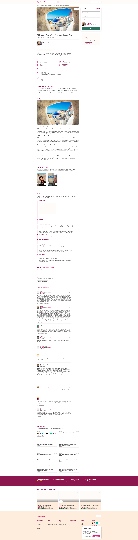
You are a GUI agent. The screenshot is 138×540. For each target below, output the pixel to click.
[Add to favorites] (56, 492)
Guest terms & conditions (52, 524)
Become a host (61, 525)
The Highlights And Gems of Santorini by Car (90, 505)
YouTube (82, 524)
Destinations (39, 525)
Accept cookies (96, 536)
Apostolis (49, 292)
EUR (92, 1)
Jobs (37, 523)
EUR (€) (97, 516)
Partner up (38, 528)
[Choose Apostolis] (45, 184)
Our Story (38, 521)
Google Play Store (73, 523)
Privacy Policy (46, 531)
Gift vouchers (39, 526)
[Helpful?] (70, 292)
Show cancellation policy (42, 281)
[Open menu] (100, 2)
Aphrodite (49, 337)
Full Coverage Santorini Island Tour (66, 505)
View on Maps (47, 215)
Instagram (82, 523)
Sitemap (53, 531)
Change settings (87, 536)
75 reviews (44, 32)
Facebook (82, 521)
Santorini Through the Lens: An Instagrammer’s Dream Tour (44, 506)
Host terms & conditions (63, 524)
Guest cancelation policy (52, 523)
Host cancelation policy (63, 523)
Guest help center (51, 521)
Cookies (50, 531)
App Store (71, 521)
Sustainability (39, 524)
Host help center (61, 521)
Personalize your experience (53, 260)
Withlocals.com (41, 531)
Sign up (96, 1)
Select (91, 28)
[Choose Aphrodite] (56, 184)
